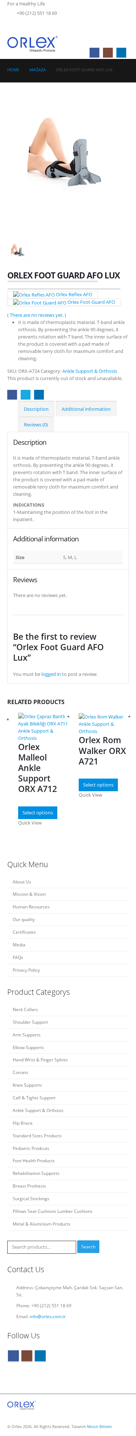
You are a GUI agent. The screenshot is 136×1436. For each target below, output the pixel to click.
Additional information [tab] (86, 409)
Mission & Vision (29, 894)
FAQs (18, 957)
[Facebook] (94, 52)
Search (88, 1246)
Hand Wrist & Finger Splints (40, 1059)
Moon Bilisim (99, 1426)
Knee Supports (27, 1085)
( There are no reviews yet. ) (36, 315)
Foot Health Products (34, 1160)
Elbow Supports (28, 1047)
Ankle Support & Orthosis (89, 371)
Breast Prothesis (29, 1186)
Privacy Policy (26, 970)
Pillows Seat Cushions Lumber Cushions (52, 1211)
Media (19, 944)
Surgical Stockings (31, 1198)
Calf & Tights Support (34, 1097)
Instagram (26, 1355)
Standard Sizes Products (37, 1135)
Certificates (24, 932)
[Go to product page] (43, 720)
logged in (51, 674)
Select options (37, 812)
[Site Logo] (33, 43)
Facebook (12, 395)
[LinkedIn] (121, 52)
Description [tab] (36, 409)
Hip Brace (23, 1123)
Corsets (20, 1072)
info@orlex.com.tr (48, 1316)
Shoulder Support (30, 1022)
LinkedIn (39, 395)
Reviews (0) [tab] (36, 424)
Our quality (24, 919)
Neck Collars (25, 1009)
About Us (22, 882)
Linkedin (40, 1355)
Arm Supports (27, 1034)
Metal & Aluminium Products (41, 1224)
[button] (123, 23)
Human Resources (31, 906)
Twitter (25, 395)
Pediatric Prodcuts (31, 1148)
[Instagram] (108, 52)
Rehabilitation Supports (36, 1173)
